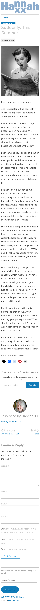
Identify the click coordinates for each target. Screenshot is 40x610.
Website (4, 516)
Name (4, 491)
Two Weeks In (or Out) (10, 432)
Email (4, 504)
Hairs (34, 432)
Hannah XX (13, 600)
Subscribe (32, 385)
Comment (5, 466)
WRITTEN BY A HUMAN (12, 597)
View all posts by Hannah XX (12, 421)
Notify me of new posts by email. (16, 549)
